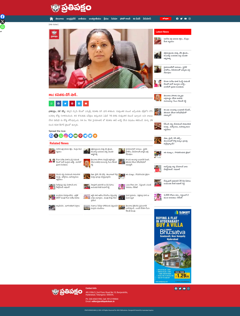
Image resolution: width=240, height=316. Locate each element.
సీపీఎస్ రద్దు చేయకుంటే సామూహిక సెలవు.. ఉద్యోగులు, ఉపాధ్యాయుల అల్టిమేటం (68, 177)
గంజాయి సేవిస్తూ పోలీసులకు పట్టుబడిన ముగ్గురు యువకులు (104, 207)
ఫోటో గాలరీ (125, 19)
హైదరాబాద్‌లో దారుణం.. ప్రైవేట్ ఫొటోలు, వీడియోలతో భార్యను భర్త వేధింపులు (137, 152)
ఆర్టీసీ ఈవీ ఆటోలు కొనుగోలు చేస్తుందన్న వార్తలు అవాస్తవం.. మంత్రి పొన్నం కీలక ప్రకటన (104, 198)
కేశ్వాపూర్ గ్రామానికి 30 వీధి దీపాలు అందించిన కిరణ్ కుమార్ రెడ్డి (102, 186)
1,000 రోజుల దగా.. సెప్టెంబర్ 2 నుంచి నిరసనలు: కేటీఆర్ (138, 186)
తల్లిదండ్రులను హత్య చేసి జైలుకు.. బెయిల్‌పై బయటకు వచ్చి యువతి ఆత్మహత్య (102, 152)
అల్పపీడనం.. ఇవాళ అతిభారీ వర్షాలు (68, 206)
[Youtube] (185, 18)
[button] (51, 103)
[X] (56, 136)
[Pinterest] (80, 136)
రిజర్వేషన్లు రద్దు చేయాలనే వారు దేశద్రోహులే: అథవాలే (66, 186)
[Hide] (1, 32)
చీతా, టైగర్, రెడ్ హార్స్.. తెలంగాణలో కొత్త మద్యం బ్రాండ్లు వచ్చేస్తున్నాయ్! (104, 176)
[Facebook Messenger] (70, 136)
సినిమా (114, 19)
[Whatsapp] (61, 136)
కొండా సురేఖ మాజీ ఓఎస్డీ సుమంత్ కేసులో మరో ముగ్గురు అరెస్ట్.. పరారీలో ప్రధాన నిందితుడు (68, 162)
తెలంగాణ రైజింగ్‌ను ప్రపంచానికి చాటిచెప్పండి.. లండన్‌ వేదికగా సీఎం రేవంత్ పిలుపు (138, 209)
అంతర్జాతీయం (95, 19)
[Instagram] (189, 18)
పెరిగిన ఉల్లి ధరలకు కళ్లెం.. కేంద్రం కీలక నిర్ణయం (69, 151)
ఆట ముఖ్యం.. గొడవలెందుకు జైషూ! (138, 175)
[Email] (75, 136)
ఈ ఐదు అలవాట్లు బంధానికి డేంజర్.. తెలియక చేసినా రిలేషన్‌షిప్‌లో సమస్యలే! (138, 162)
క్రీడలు (106, 19)
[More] (95, 136)
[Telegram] (85, 136)
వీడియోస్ (147, 19)
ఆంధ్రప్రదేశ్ (71, 19)
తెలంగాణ (60, 19)
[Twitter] (181, 18)
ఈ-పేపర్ (136, 19)
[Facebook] (177, 18)
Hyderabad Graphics (148, 310)
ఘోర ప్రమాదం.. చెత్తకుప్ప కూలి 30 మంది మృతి (137, 197)
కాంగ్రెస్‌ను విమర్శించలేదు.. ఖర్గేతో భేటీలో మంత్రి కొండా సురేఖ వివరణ (67, 197)
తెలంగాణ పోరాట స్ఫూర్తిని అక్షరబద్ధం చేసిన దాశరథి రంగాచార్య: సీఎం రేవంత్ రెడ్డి (104, 162)
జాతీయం (82, 19)
